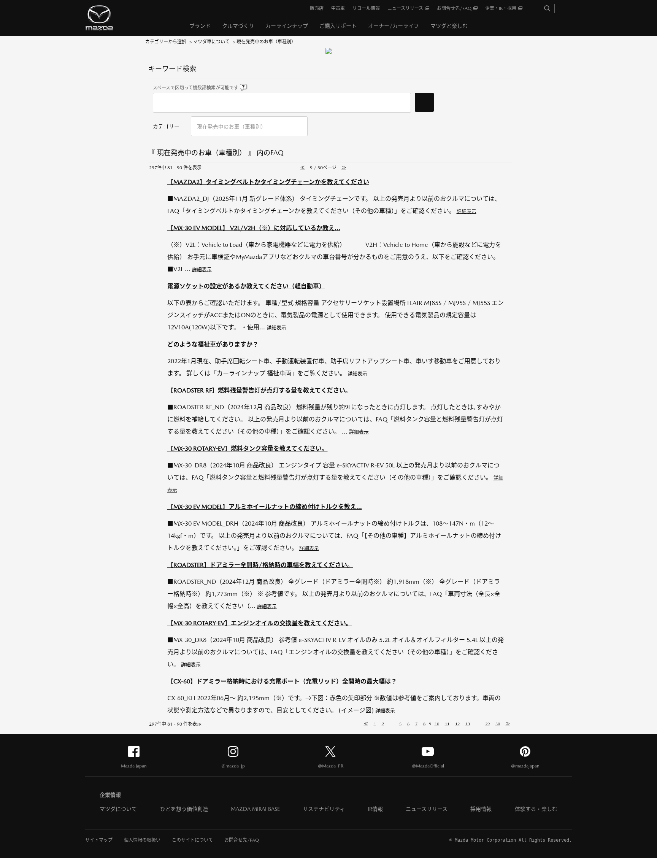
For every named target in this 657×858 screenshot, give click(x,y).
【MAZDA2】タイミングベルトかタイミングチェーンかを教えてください (268, 182)
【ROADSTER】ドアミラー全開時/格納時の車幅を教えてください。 (260, 565)
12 (457, 723)
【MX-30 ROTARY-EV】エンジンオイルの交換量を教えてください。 (259, 623)
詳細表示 (466, 211)
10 (437, 723)
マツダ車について (211, 41)
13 (467, 723)
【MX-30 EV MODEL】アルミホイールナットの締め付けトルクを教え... (264, 506)
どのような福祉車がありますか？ (213, 344)
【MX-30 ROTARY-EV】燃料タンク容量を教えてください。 (247, 448)
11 (447, 723)
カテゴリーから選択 (165, 41)
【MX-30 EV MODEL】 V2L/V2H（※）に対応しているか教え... (253, 228)
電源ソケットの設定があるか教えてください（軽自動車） (246, 286)
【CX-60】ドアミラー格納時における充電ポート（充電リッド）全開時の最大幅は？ (282, 681)
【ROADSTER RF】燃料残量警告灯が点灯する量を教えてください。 (259, 390)
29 (487, 723)
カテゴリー (166, 126)
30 (497, 723)
